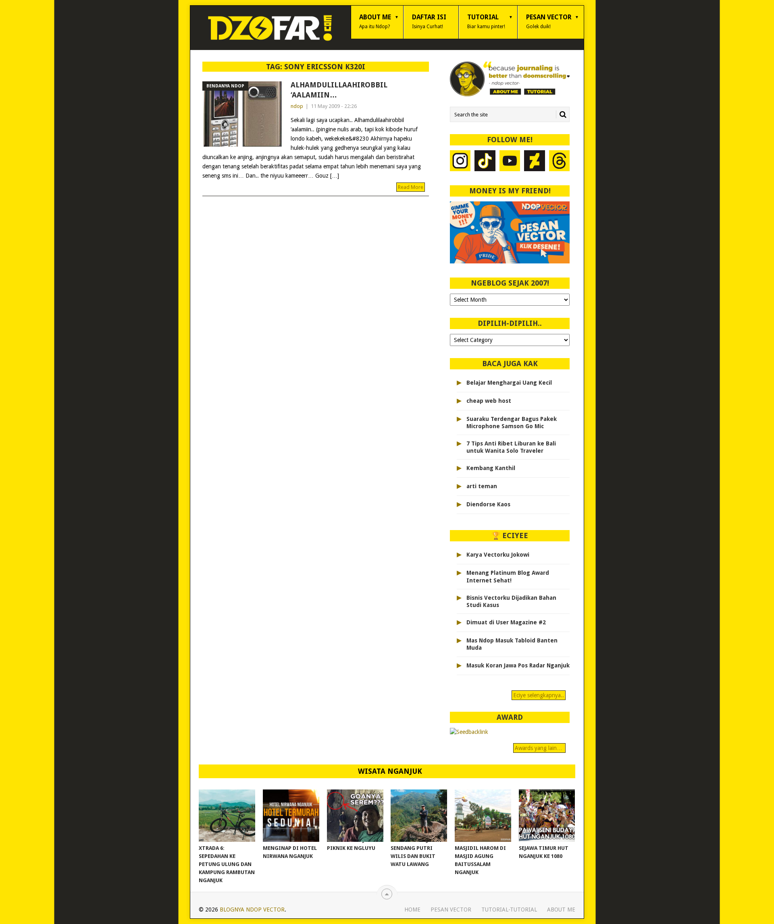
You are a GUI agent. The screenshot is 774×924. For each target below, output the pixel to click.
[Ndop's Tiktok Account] (484, 161)
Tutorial (486, 21)
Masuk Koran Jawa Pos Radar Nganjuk (518, 665)
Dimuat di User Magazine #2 (506, 622)
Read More (410, 187)
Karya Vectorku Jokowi (497, 554)
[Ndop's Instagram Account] (460, 161)
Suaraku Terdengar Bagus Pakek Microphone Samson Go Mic (511, 422)
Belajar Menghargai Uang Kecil (509, 382)
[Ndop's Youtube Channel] (509, 161)
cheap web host (488, 401)
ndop (297, 106)
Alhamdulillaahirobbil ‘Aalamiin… (339, 90)
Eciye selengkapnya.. (538, 695)
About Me (375, 21)
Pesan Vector (549, 21)
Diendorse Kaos (488, 504)
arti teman (481, 486)
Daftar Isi (429, 21)
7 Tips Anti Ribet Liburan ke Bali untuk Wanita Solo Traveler (511, 447)
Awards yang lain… (539, 748)
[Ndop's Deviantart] (534, 161)
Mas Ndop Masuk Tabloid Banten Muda (512, 644)
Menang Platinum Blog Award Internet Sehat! (507, 576)
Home (412, 909)
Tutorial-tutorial (509, 909)
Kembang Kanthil (490, 468)
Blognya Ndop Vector (252, 909)
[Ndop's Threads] (559, 161)
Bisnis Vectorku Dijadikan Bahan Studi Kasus (511, 601)
